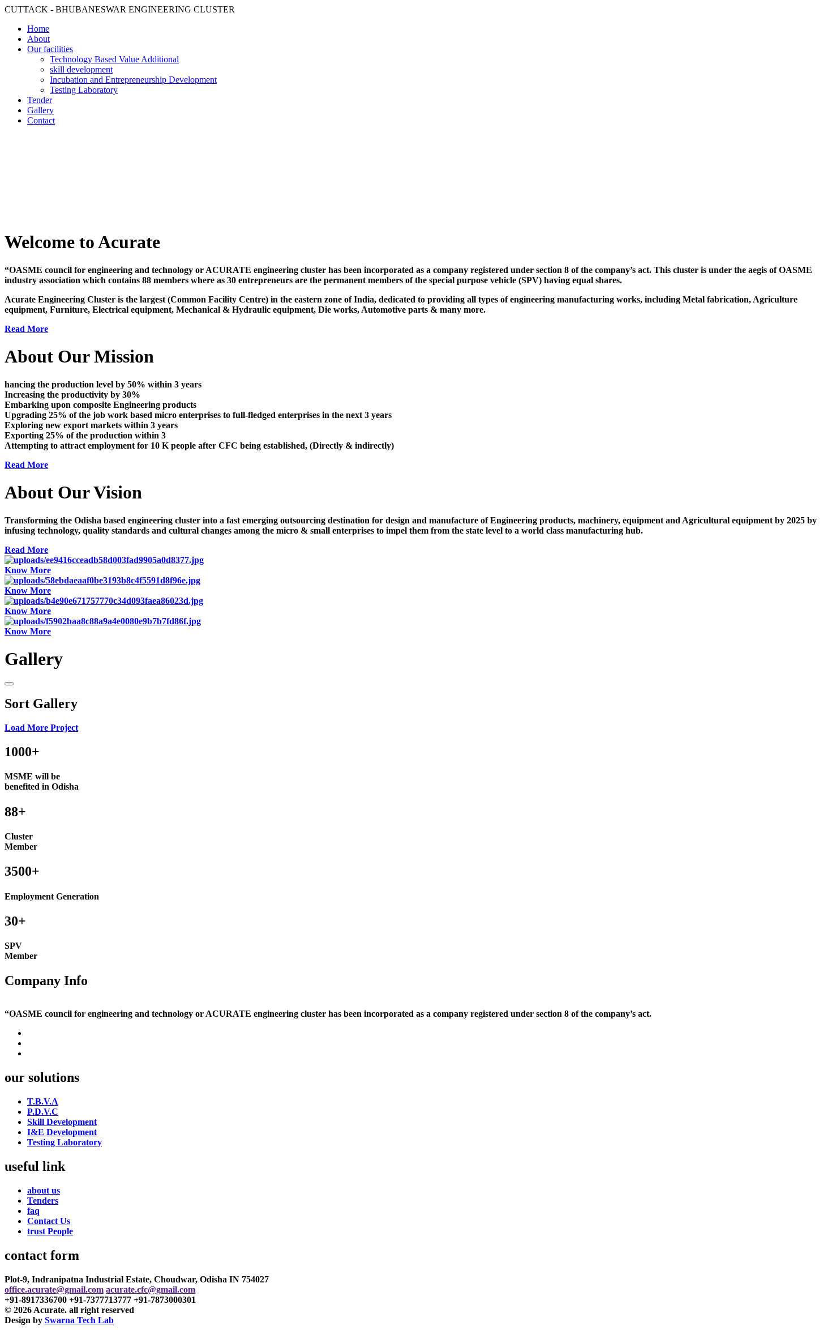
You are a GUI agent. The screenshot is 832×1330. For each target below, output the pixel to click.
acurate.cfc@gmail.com (150, 1289)
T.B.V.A (42, 1101)
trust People (50, 1231)
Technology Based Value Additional (114, 59)
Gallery (40, 110)
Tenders (42, 1200)
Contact (41, 120)
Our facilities (50, 49)
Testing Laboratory (84, 90)
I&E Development (62, 1132)
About (38, 39)
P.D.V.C (42, 1111)
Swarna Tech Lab (79, 1320)
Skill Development (62, 1122)
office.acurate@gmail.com (54, 1289)
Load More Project (41, 727)
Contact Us (48, 1221)
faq (33, 1211)
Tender (39, 100)
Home (38, 28)
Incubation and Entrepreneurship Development (133, 79)
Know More (28, 570)
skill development (81, 69)
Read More (26, 329)
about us (43, 1190)
